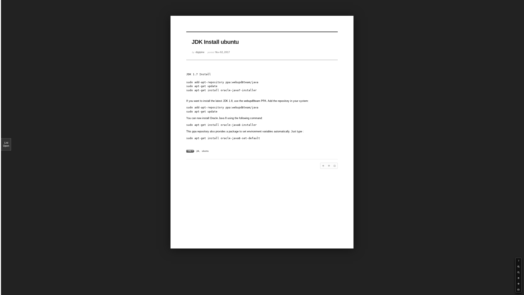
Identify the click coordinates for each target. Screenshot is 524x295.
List (6, 144)
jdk (197, 151)
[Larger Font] (518, 266)
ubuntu (205, 151)
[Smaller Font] (518, 272)
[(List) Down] (518, 284)
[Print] (518, 289)
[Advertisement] (262, 204)
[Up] (518, 278)
